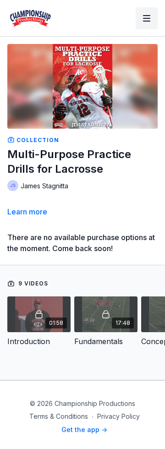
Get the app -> (84, 429)
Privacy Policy (118, 416)
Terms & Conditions (58, 416)
